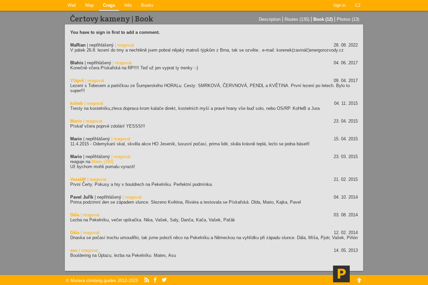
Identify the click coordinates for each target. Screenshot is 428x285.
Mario (76, 121)
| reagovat (124, 45)
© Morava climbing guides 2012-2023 (102, 280)
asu (74, 250)
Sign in (339, 5)
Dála (74, 214)
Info (128, 5)
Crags (109, 5)
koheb (76, 103)
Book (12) (323, 19)
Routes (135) (297, 19)
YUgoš (77, 80)
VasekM (78, 179)
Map (89, 5)
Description (270, 19)
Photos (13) (348, 19)
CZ (357, 5)
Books (147, 5)
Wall (72, 5)
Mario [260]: (103, 161)
